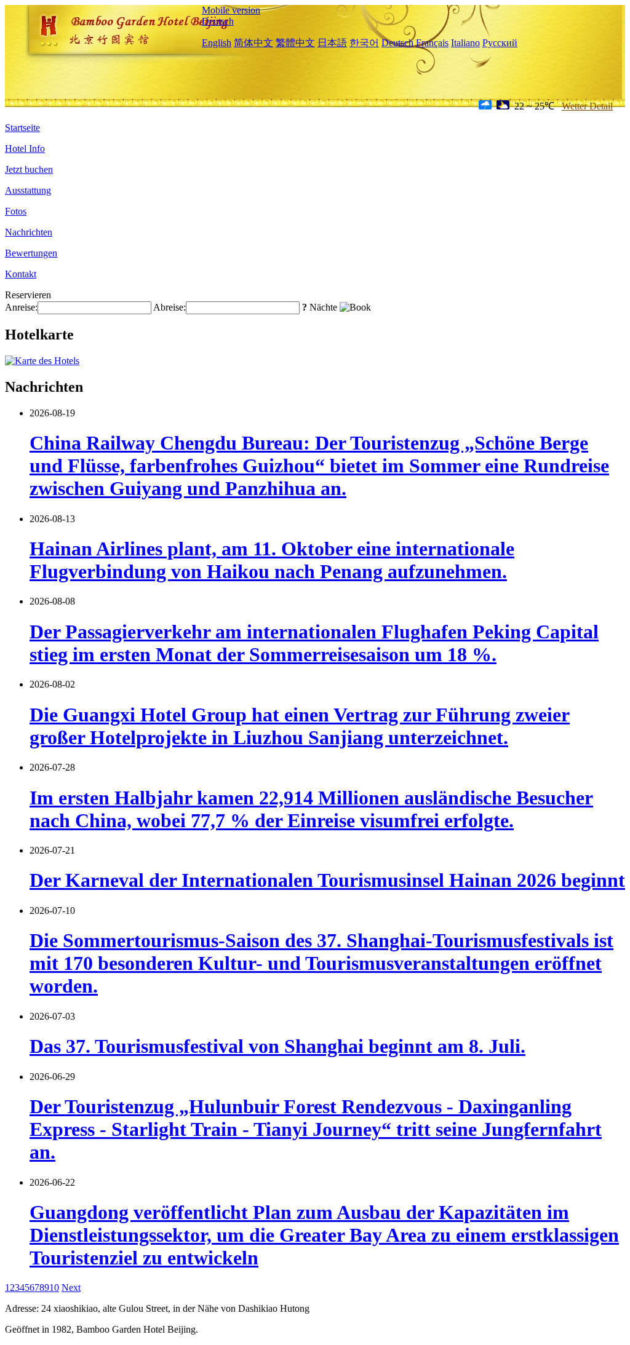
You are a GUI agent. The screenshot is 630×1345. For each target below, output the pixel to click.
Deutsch (218, 21)
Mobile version (231, 10)
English (216, 43)
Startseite (22, 127)
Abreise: (169, 307)
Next (71, 1287)
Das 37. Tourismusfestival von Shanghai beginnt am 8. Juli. (277, 1046)
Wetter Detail (587, 106)
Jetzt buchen (29, 169)
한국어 (364, 43)
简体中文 (253, 43)
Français (432, 43)
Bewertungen (31, 253)
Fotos (15, 211)
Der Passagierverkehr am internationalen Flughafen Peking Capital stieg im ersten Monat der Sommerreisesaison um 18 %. (314, 643)
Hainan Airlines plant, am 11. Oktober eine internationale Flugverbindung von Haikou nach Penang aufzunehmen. (272, 560)
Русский (499, 43)
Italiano (465, 43)
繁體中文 (295, 43)
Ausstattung (28, 190)
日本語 (332, 43)
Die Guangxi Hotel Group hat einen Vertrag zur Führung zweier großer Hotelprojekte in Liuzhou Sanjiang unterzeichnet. (300, 726)
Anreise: (21, 307)
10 (54, 1287)
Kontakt (20, 274)
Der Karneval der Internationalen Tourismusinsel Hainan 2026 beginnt (327, 880)
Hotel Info (25, 148)
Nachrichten (28, 232)
